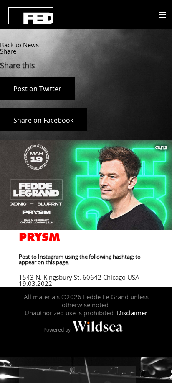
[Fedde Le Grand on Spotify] (111, 374)
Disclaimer (132, 312)
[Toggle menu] (160, 15)
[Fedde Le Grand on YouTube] (77, 374)
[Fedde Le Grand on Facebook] (27, 374)
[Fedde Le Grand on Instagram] (61, 374)
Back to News (19, 45)
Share (8, 51)
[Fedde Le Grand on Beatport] (127, 374)
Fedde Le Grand (30, 15)
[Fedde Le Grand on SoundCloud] (94, 374)
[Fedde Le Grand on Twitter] (44, 374)
